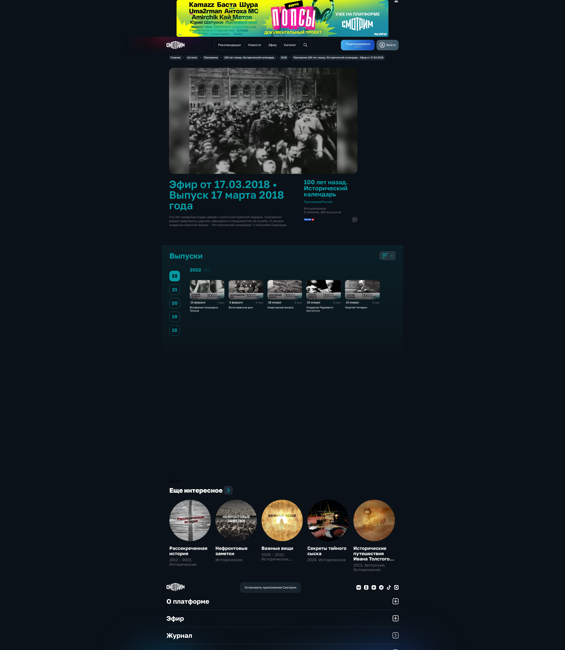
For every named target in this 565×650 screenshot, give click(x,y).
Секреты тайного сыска (327, 550)
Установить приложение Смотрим (270, 587)
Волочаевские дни (241, 307)
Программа (211, 57)
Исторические (315, 208)
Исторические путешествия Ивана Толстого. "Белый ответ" (372, 556)
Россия (326, 202)
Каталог (192, 57)
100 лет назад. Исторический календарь (249, 57)
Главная (176, 57)
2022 (207, 270)
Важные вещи (277, 548)
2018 (284, 57)
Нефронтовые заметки (231, 550)
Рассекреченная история (188, 550)
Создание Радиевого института (319, 309)
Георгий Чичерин (356, 307)
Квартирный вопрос (280, 307)
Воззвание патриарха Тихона (204, 309)
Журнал (179, 635)
